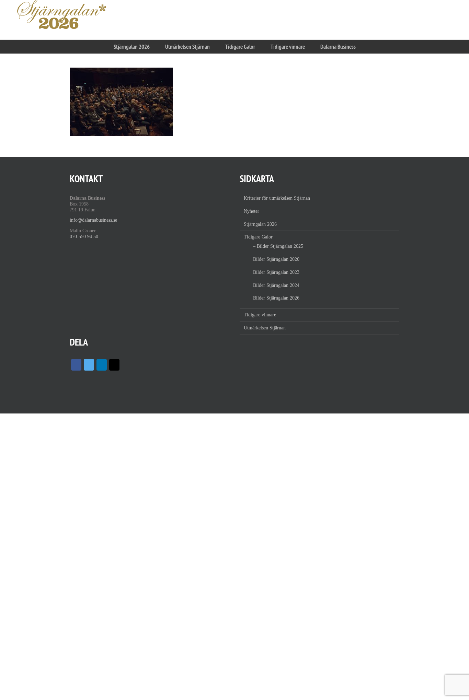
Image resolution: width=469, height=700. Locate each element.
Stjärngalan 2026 (260, 224)
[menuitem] (131, 47)
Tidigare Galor (258, 237)
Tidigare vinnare (260, 314)
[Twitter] (89, 365)
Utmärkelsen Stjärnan (265, 327)
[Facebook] (76, 365)
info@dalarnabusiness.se (93, 220)
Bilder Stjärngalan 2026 (276, 298)
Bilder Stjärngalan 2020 (276, 259)
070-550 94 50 (84, 236)
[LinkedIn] (101, 365)
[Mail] (114, 365)
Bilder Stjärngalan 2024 (276, 285)
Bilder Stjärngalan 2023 (276, 272)
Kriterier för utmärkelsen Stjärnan (277, 198)
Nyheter (251, 211)
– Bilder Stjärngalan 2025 (278, 246)
